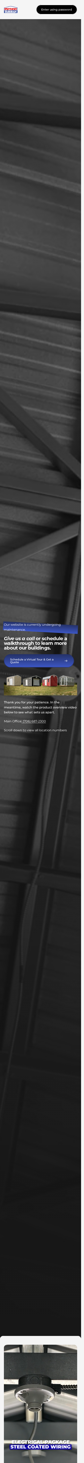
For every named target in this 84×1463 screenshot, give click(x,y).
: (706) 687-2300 (33, 721)
